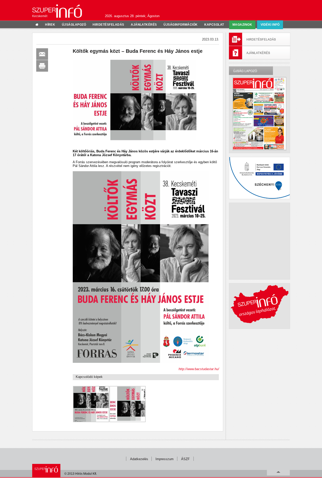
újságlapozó (74, 24)
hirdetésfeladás (108, 24)
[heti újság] (259, 113)
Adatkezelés (139, 459)
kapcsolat (214, 24)
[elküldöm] (42, 54)
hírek (50, 24)
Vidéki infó (270, 24)
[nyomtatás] (42, 66)
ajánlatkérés (144, 24)
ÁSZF (185, 459)
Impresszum (164, 459)
